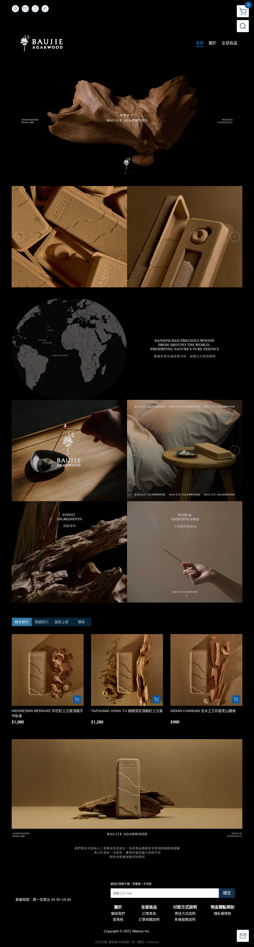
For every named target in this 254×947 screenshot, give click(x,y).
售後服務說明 (185, 919)
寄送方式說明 (185, 913)
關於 (118, 907)
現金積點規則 (222, 907)
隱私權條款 (222, 913)
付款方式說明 (185, 907)
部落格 (118, 919)
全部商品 (149, 907)
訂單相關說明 (149, 919)
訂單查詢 (149, 913)
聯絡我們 (118, 913)
